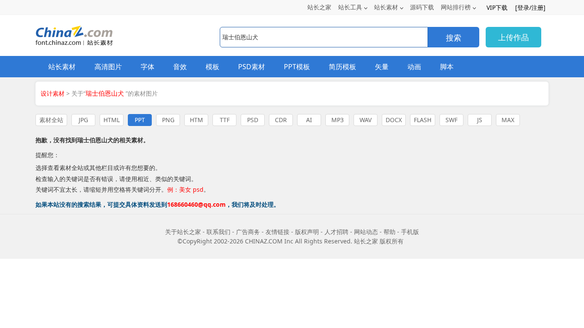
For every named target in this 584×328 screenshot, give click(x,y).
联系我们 (218, 232)
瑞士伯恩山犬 (95, 140)
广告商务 (248, 232)
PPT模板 (297, 66)
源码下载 (422, 7)
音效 (180, 66)
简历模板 (342, 66)
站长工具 (350, 7)
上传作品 (513, 37)
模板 (212, 66)
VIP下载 (497, 7)
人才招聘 (336, 232)
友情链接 (277, 232)
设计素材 (53, 93)
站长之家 (319, 7)
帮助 (389, 232)
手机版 (410, 232)
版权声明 (307, 232)
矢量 (382, 66)
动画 (414, 66)
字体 (147, 66)
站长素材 (386, 7)
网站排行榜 (456, 7)
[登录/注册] (530, 7)
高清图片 (108, 66)
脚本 (447, 66)
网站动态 (366, 232)
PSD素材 (251, 66)
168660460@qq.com (196, 204)
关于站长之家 (183, 232)
